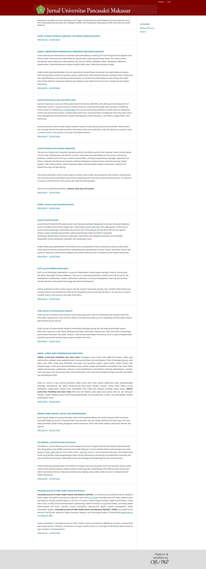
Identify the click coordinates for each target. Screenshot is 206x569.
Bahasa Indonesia (147, 28)
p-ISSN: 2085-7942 (51, 452)
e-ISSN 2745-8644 (51, 233)
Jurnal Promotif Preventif (47, 220)
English (143, 32)
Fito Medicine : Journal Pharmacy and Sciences (56, 442)
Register (161, 2)
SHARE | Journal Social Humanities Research (55, 204)
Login (169, 2)
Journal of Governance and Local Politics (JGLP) (56, 100)
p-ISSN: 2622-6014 (92, 227)
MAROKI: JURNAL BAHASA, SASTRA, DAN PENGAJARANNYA (61, 413)
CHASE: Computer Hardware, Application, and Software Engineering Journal (68, 36)
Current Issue (54, 39)
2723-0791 (83, 452)
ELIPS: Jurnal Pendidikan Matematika (52, 268)
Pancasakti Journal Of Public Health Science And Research (61, 491)
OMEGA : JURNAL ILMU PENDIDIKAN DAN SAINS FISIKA (60, 353)
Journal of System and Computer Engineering (56, 148)
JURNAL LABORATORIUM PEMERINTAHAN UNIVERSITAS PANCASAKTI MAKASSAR (70, 51)
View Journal (42, 39)
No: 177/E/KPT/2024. (68, 110)
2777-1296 (93, 497)
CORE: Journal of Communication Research (54, 311)
